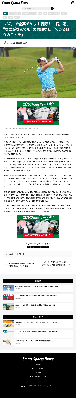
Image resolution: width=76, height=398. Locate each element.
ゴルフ (5, 13)
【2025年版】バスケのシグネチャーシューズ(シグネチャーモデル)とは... (36, 322)
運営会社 (38, 365)
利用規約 (38, 373)
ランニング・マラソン (29, 13)
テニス (11, 17)
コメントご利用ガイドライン (38, 377)
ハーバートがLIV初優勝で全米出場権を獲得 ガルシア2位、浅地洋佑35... (36, 296)
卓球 (44, 13)
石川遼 (21, 254)
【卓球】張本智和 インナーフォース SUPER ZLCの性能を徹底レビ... (34, 341)
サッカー (64, 13)
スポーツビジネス (53, 13)
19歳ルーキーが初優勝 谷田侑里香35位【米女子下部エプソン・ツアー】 (36, 305)
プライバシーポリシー (38, 369)
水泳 (39, 13)
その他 (17, 17)
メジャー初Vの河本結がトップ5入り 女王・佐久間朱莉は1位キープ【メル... (37, 286)
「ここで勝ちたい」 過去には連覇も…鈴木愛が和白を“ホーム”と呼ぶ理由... (37, 331)
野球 (5, 17)
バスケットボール (15, 13)
